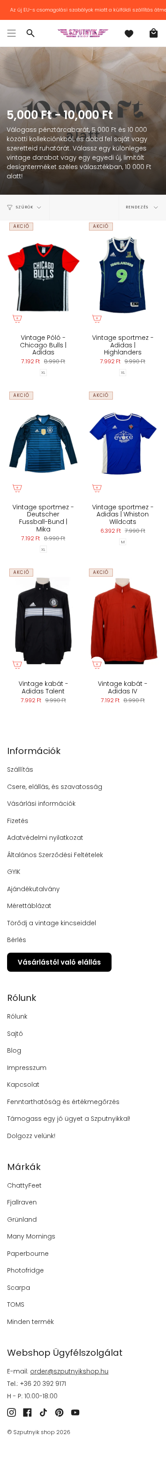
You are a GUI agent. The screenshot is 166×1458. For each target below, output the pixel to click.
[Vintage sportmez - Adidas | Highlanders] (123, 274)
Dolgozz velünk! (31, 1135)
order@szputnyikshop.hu (69, 1371)
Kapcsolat (23, 1084)
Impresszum (26, 1067)
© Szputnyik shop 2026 (38, 1432)
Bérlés (16, 939)
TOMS (15, 1304)
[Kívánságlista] (129, 33)
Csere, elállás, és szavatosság (54, 786)
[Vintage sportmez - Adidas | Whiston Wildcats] (123, 443)
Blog (14, 1050)
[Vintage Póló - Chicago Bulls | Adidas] (43, 274)
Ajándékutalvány (33, 889)
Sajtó (15, 1033)
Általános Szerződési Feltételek (55, 854)
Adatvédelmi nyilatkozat (45, 837)
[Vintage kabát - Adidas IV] (123, 620)
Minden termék (30, 1321)
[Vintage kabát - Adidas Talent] (43, 620)
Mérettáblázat (29, 905)
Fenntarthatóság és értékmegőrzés (63, 1101)
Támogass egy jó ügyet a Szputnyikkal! (68, 1118)
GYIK (13, 871)
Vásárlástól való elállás (59, 962)
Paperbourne (28, 1253)
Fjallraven (22, 1202)
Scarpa (18, 1287)
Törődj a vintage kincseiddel (51, 923)
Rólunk (17, 1016)
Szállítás (20, 769)
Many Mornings (31, 1236)
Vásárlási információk (41, 803)
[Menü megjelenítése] (11, 33)
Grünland (22, 1219)
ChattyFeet (24, 1185)
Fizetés (17, 820)
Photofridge (25, 1270)
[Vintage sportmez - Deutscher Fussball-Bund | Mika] (43, 443)
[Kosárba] (17, 319)
